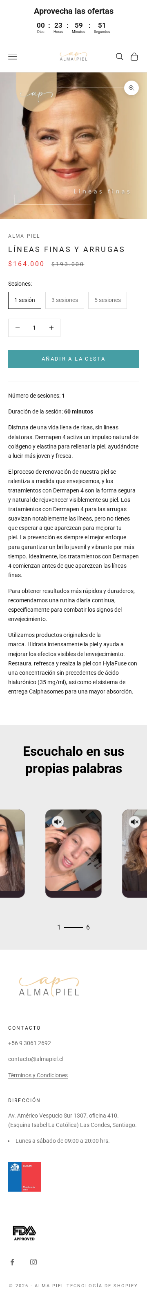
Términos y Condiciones (38, 1075)
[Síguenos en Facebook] (12, 1262)
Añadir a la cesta (73, 359)
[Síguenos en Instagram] (33, 1262)
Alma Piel (24, 236)
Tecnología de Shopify (102, 1285)
